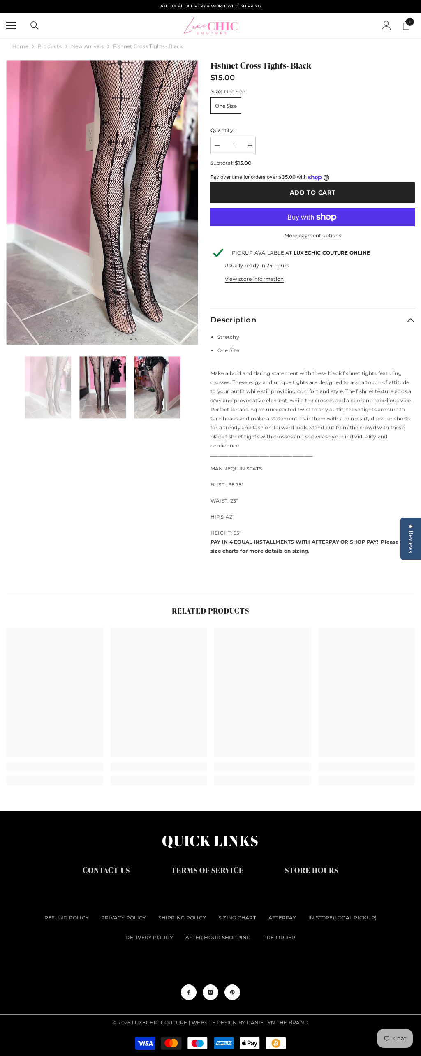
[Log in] (386, 25)
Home (20, 46)
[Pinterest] (232, 992)
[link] (55, 767)
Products (50, 46)
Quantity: (222, 130)
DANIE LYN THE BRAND (278, 1022)
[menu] (11, 25)
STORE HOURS (311, 870)
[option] (102, 202)
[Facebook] (189, 992)
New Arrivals (87, 46)
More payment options (313, 235)
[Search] (34, 25)
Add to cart (313, 192)
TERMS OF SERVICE (207, 870)
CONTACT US (106, 870)
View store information (254, 279)
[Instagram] (210, 992)
